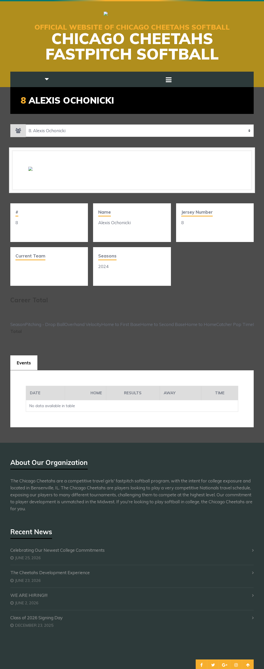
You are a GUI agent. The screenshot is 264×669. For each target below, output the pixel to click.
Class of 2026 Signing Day (36, 617)
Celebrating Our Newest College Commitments (57, 550)
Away (170, 392)
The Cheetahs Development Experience (50, 572)
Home (96, 392)
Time (220, 392)
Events (24, 362)
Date (35, 392)
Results (133, 392)
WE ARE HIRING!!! (28, 595)
